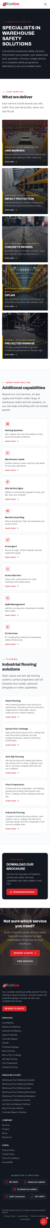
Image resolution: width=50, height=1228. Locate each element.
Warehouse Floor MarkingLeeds (16, 1088)
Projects (5, 1129)
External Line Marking (11, 1031)
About (4, 1133)
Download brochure (23, 892)
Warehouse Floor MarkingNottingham (18, 1096)
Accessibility (7, 1162)
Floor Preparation (9, 1063)
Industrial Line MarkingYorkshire (16, 1100)
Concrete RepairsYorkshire (14, 1112)
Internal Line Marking (11, 1027)
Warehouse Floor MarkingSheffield (17, 1084)
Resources (7, 1137)
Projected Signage (10, 1047)
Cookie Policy (8, 1154)
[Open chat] (43, 1221)
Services (6, 1125)
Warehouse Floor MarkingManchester (19, 1092)
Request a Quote (23, 953)
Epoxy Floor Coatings (11, 1055)
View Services (25, 961)
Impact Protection (9, 1035)
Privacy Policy (8, 1150)
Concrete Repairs (10, 1039)
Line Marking (7, 1023)
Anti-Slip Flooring (9, 1059)
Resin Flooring (8, 1051)
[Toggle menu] (45, 4)
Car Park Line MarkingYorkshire (16, 1104)
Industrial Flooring (10, 1067)
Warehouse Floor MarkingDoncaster (18, 1080)
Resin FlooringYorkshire (12, 1108)
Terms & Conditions (10, 1158)
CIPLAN (5, 1043)
